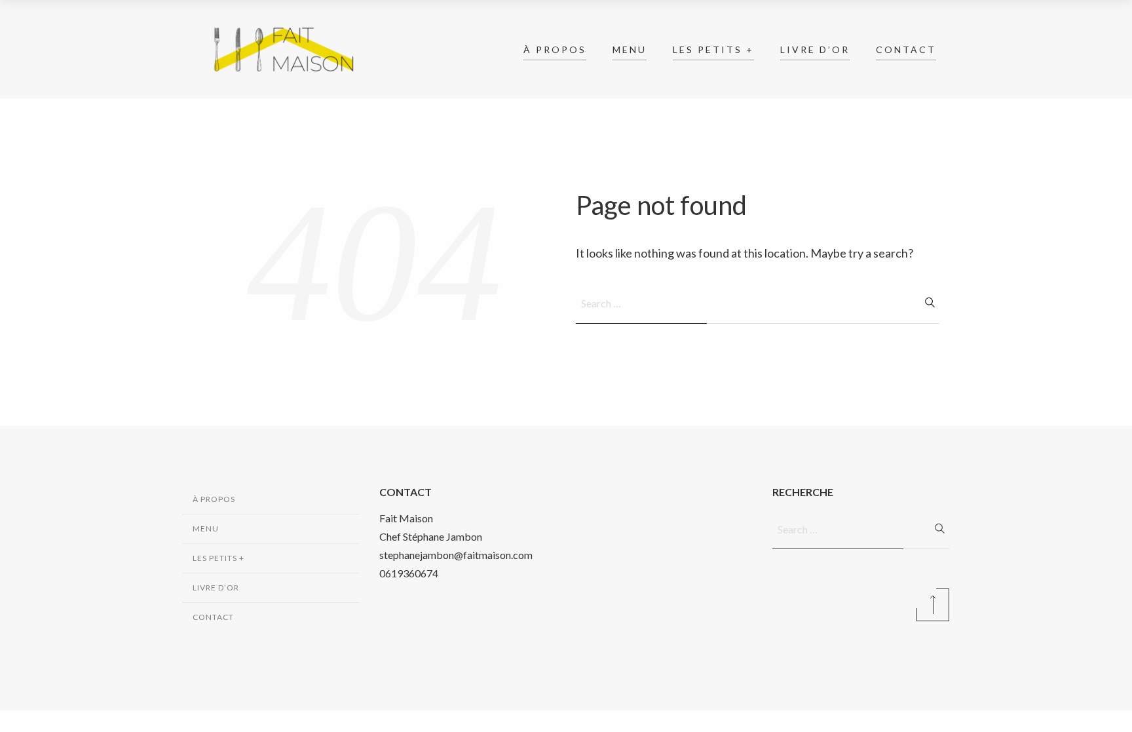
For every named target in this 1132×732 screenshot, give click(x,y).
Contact (906, 49)
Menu (630, 49)
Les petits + (713, 49)
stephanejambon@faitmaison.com (456, 555)
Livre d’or (815, 49)
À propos (554, 49)
